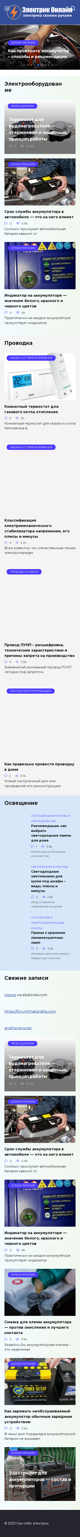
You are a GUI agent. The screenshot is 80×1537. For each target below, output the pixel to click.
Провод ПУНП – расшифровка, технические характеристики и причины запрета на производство (39, 650)
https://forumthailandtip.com (30, 1011)
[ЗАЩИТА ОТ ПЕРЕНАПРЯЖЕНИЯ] (40, 397)
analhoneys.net (18, 1028)
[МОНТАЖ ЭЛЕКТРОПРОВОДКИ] (40, 755)
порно (10, 995)
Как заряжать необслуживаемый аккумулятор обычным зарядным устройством (38, 1416)
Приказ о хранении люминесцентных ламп (48, 938)
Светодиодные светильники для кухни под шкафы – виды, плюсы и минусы (48, 881)
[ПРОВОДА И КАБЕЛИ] (40, 636)
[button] (24, 65)
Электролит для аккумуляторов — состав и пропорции (40, 1479)
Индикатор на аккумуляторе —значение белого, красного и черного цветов (35, 300)
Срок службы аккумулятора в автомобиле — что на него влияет (39, 214)
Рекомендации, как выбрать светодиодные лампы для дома (51, 833)
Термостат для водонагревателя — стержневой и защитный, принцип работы (38, 129)
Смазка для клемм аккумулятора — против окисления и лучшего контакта (37, 1327)
